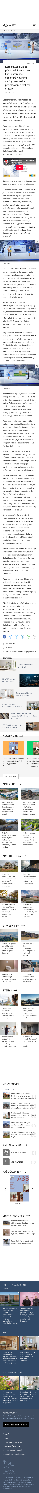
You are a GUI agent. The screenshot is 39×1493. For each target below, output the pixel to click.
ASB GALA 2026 (17, 1162)
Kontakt (6, 1438)
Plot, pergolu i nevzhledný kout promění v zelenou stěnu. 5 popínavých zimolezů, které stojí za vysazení (10, 1397)
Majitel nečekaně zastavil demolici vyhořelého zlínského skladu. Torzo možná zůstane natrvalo (22, 1105)
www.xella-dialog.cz (25, 184)
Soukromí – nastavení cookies (14, 1454)
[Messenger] (10, 636)
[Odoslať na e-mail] (34, 636)
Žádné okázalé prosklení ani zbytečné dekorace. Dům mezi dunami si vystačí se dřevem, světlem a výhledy (10, 1357)
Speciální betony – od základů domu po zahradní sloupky (22, 1242)
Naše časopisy (12, 1171)
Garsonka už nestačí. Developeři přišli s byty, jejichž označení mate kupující (30, 1041)
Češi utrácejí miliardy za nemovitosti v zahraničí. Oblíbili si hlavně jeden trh (9, 1013)
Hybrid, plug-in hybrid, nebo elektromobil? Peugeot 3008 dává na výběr (30, 1013)
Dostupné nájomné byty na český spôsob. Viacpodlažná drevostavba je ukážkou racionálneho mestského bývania (10, 1315)
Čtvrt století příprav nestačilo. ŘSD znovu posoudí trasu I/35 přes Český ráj (9, 948)
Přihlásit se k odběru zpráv (16, 1424)
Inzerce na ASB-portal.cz (12, 1442)
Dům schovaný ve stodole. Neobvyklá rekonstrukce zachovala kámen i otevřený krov (23, 1095)
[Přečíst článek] (13, 748)
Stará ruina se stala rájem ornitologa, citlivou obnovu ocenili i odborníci (21, 1124)
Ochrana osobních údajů (12, 1450)
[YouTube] (28, 636)
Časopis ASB (10, 736)
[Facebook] (4, 636)
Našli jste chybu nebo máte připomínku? (21, 651)
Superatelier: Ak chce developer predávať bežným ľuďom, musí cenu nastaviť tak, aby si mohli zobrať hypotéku (27, 1314)
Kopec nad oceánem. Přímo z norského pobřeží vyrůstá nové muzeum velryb (29, 878)
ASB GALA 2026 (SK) (18, 1152)
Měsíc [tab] (15, 1090)
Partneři (9, 648)
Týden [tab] (6, 1090)
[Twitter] (16, 636)
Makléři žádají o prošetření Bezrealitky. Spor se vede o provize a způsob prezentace (9, 1041)
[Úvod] (9, 25)
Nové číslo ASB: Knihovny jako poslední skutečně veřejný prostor (13, 761)
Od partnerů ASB (13, 1215)
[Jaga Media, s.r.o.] (9, 1466)
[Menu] (34, 25)
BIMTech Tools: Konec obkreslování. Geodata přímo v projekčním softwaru (22, 1222)
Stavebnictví (10, 644)
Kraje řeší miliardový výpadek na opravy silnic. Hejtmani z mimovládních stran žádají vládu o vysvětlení (9, 840)
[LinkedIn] (22, 636)
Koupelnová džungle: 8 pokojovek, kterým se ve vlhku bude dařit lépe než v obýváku (28, 1396)
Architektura (12, 856)
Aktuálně (9, 784)
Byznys (7, 990)
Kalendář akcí (12, 1145)
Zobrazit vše (10, 776)
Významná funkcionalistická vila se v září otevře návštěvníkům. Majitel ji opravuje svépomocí (23, 1134)
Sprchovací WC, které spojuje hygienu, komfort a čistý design (23, 1232)
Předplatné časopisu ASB (12, 1446)
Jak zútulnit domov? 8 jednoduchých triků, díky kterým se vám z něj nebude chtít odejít (28, 1356)
